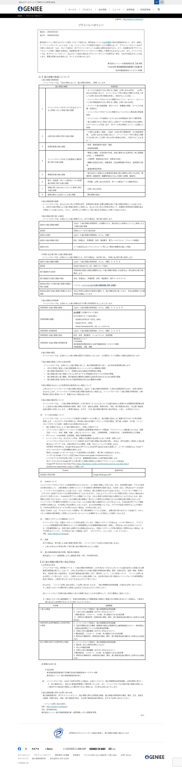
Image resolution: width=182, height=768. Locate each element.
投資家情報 (145, 9)
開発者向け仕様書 (62, 755)
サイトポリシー (24, 755)
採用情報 (130, 9)
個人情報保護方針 (39, 758)
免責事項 (76, 755)
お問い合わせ (126, 755)
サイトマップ (23, 758)
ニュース (116, 9)
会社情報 (102, 9)
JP (157, 2)
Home (20, 16)
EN (162, 2)
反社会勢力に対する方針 (59, 758)
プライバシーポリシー (42, 755)
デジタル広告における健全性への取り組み (100, 755)
